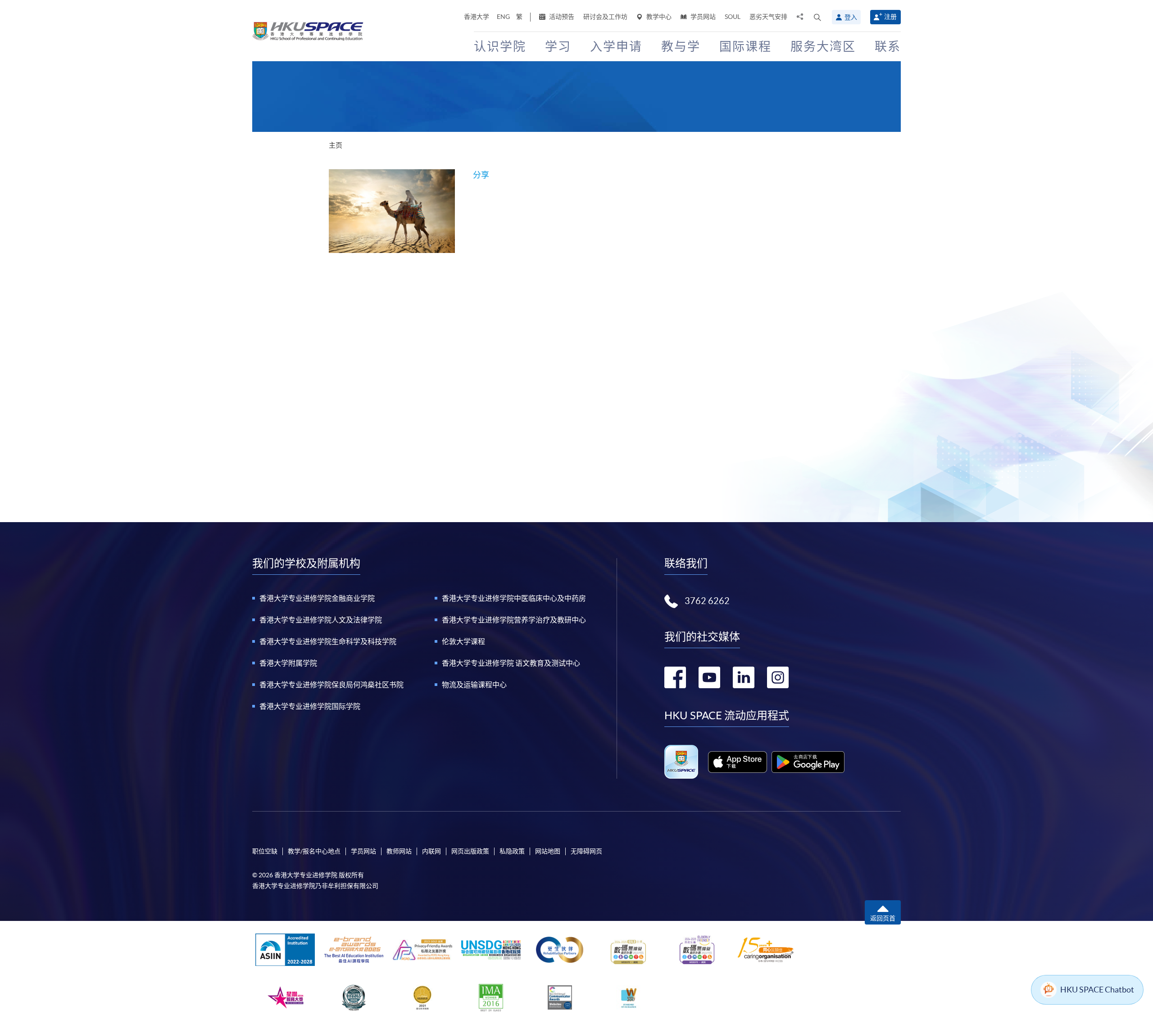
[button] (817, 17)
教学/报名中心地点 (314, 851)
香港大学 (476, 16)
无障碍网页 (586, 851)
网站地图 (547, 851)
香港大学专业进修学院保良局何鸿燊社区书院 (331, 685)
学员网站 (702, 16)
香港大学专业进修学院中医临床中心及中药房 (514, 598)
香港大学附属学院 (288, 663)
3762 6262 (707, 601)
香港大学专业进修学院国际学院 (309, 706)
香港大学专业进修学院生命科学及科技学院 (327, 641)
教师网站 (399, 851)
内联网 (431, 851)
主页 (335, 145)
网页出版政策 (470, 851)
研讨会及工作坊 (605, 16)
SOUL (732, 16)
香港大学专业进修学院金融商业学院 (317, 598)
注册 (890, 16)
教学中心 (658, 16)
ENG (503, 16)
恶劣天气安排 (768, 16)
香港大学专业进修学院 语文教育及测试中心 (511, 663)
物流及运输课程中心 (474, 685)
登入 (850, 17)
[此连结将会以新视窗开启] (737, 762)
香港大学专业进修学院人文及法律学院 (320, 620)
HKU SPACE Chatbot (1097, 989)
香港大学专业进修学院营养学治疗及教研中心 (514, 620)
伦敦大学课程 (463, 641)
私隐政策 (512, 851)
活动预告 (561, 16)
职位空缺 (264, 851)
